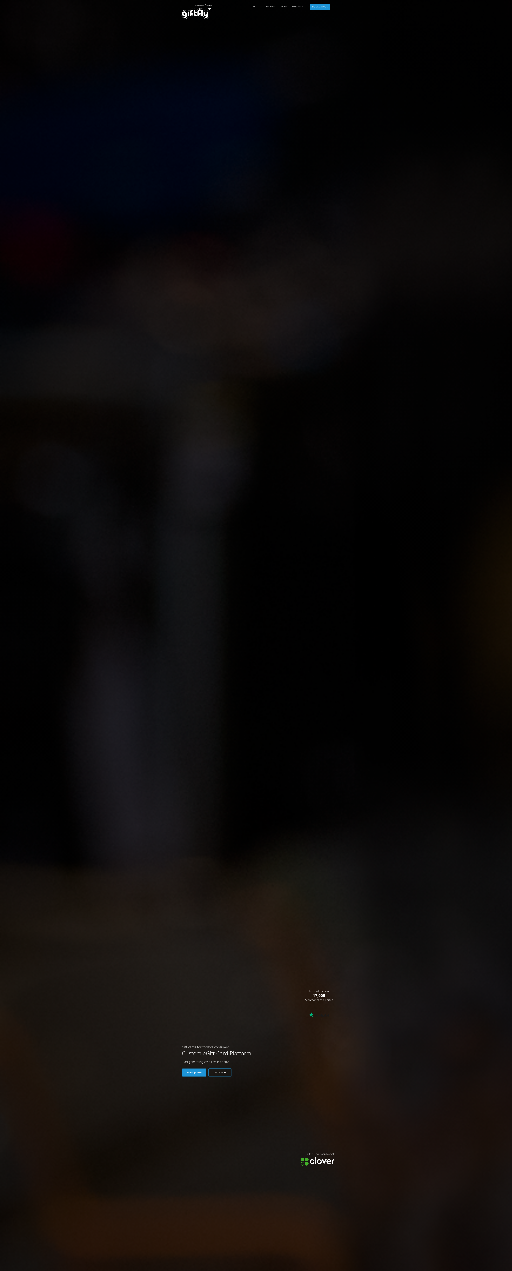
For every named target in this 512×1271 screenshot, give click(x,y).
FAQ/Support (298, 6)
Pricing (283, 6)
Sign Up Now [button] (194, 1072)
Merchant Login (320, 6)
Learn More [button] (220, 1072)
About (256, 6)
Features (270, 6)
